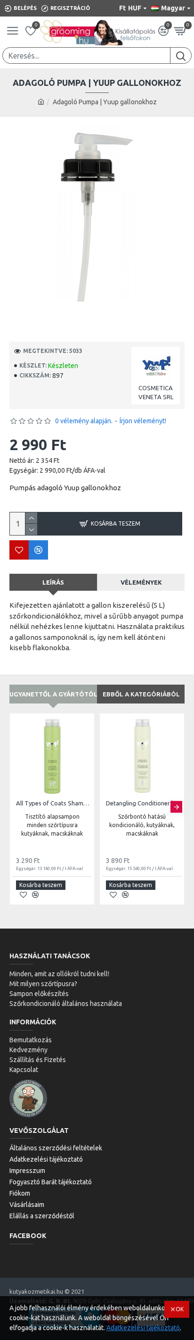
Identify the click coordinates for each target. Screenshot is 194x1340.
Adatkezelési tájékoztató (143, 1328)
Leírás (53, 582)
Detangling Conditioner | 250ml (144, 803)
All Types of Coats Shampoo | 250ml (54, 803)
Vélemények (141, 582)
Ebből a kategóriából (141, 694)
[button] (18, 806)
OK (180, 1309)
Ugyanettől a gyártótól (53, 694)
